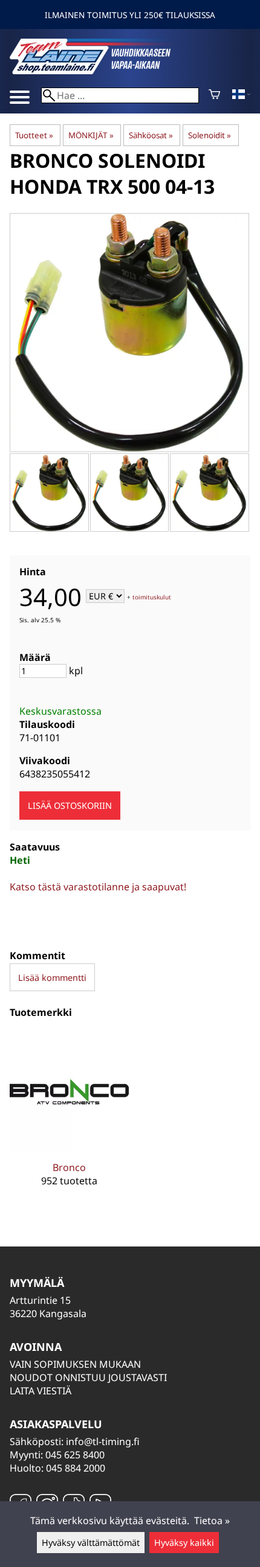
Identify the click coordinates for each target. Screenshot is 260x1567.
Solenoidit (209, 135)
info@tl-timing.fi (103, 1441)
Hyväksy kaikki (184, 1542)
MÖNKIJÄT (90, 135)
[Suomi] (241, 95)
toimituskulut (151, 597)
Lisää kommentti (52, 977)
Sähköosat (151, 135)
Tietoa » (212, 1520)
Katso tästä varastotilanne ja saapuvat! (98, 886)
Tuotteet (34, 135)
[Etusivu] (100, 70)
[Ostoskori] (214, 95)
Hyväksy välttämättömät (91, 1542)
